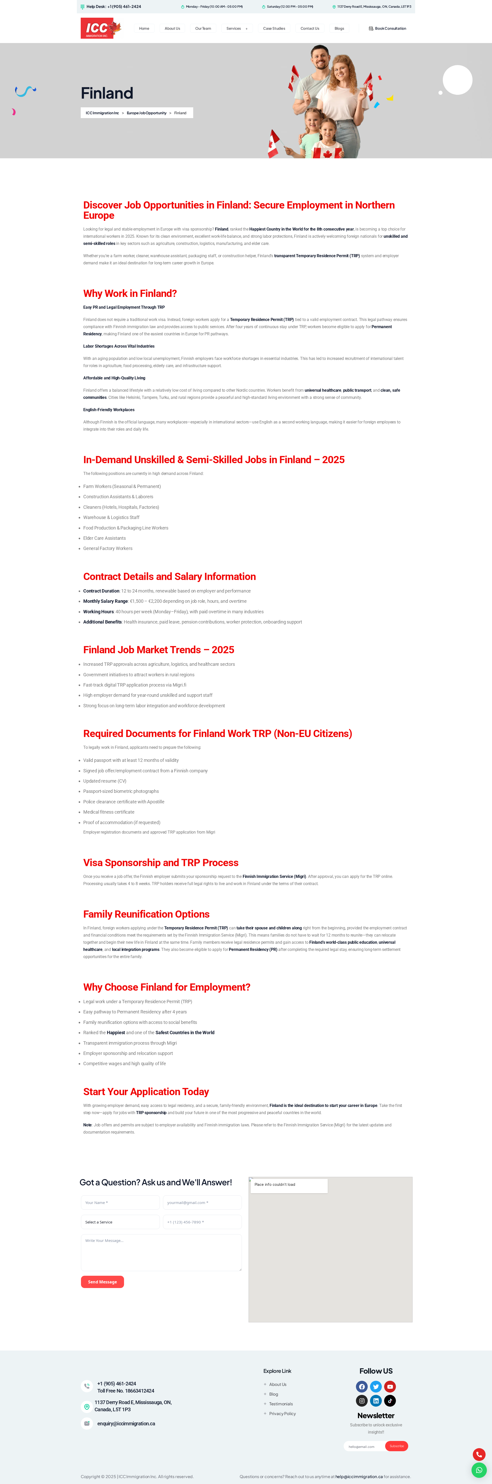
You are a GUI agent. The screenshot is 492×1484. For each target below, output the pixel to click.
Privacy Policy (282, 1413)
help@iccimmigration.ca (359, 1476)
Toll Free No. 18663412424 (125, 1391)
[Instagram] (362, 1401)
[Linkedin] (376, 1401)
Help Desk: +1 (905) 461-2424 (114, 6)
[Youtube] (390, 1387)
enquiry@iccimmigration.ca (126, 1423)
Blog (273, 1394)
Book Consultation (390, 28)
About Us (277, 1384)
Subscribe (397, 1446)
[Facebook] (362, 1387)
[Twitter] (376, 1387)
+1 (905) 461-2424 (116, 1384)
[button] (479, 1470)
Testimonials (281, 1403)
